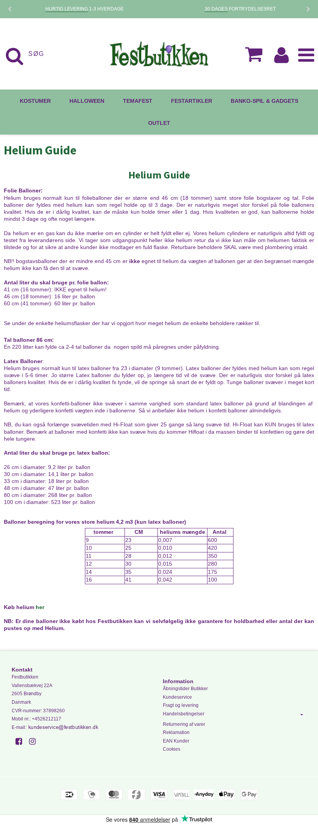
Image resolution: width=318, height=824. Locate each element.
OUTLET (159, 123)
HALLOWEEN (86, 101)
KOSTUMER (35, 101)
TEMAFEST (137, 101)
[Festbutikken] (159, 54)
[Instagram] (35, 741)
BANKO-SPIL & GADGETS (264, 101)
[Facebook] (22, 741)
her (40, 607)
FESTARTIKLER (191, 101)
